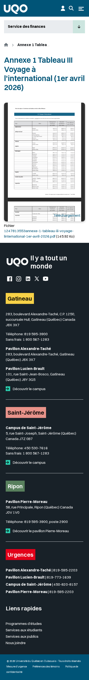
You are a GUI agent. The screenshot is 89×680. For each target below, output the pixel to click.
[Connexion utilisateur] (63, 8)
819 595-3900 (36, 334)
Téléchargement (67, 215)
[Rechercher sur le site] (71, 8)
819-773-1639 (59, 577)
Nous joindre (16, 643)
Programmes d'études (24, 623)
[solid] (9, 389)
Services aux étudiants (24, 630)
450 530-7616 (36, 448)
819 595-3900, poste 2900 (46, 521)
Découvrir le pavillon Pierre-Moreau (40, 531)
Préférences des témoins (46, 666)
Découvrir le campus (29, 389)
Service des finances (26, 26)
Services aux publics (22, 636)
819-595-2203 (65, 570)
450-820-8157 (66, 584)
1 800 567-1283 (36, 339)
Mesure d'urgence (16, 666)
